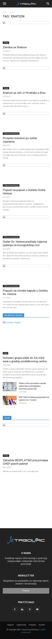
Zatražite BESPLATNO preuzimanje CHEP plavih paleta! (25, 462)
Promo (6, 456)
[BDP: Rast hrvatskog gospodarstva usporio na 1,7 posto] (10, 400)
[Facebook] (15, 609)
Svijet (5, 353)
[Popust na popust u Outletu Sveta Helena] (26, 175)
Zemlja (6, 43)
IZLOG (7, 418)
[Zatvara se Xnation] (26, 32)
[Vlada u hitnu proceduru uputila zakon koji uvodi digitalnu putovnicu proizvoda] (10, 386)
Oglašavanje (21, 625)
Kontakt (42, 625)
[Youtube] (37, 609)
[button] (4, 3)
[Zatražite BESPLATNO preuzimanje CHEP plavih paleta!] (26, 440)
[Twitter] (30, 609)
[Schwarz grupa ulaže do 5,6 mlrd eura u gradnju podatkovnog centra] (26, 337)
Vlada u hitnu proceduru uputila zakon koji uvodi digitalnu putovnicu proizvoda (32, 386)
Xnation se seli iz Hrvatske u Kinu (24, 92)
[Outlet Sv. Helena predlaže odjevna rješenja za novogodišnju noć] (26, 227)
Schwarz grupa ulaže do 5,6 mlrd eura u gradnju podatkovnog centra (25, 359)
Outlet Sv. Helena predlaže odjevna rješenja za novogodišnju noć (25, 243)
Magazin (10, 625)
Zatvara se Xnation (15, 47)
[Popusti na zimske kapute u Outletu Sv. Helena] (26, 275)
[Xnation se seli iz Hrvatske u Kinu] (26, 78)
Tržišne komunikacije (11, 133)
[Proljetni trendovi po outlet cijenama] (26, 123)
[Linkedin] (22, 609)
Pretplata (26, 591)
